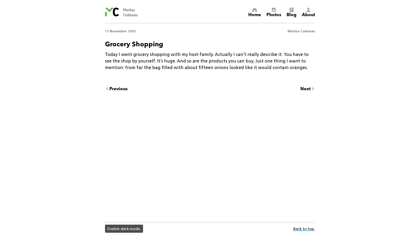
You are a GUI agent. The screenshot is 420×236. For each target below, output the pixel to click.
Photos (273, 14)
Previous (118, 88)
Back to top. (304, 228)
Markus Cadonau (301, 31)
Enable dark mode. (124, 228)
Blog (291, 14)
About (308, 14)
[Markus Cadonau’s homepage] (121, 12)
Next (305, 88)
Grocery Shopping (134, 43)
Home (254, 14)
